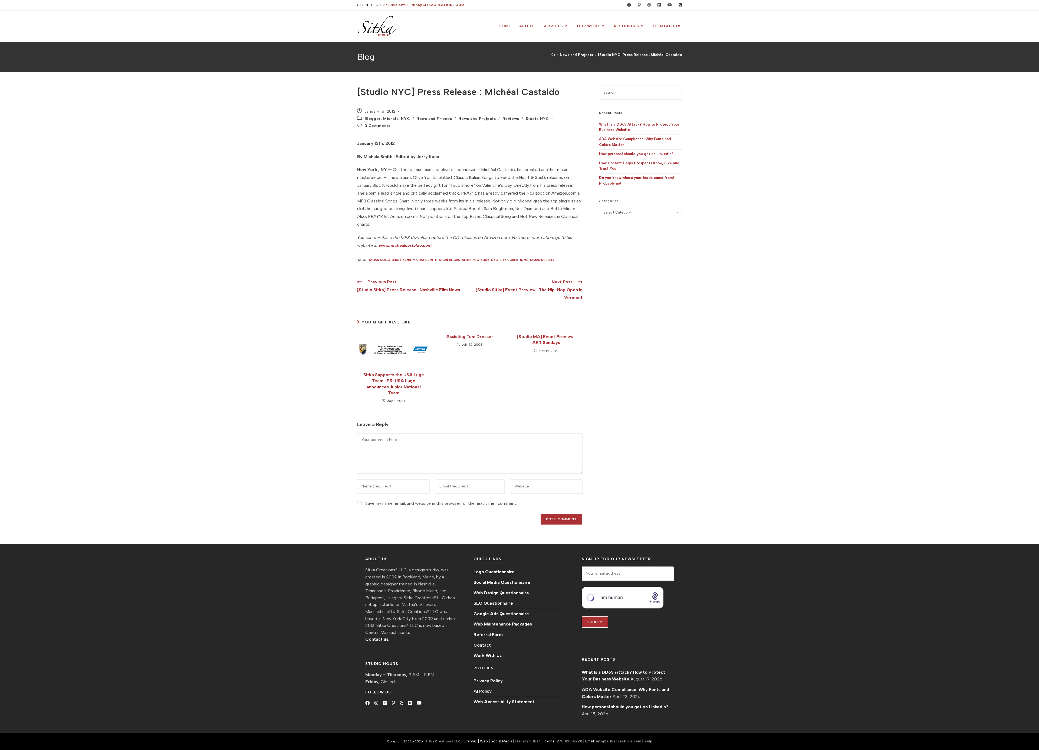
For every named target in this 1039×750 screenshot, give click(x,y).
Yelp (648, 741)
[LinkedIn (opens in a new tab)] (658, 5)
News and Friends (434, 118)
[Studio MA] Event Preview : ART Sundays (546, 339)
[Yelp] (401, 703)
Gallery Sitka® (528, 741)
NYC (494, 260)
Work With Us (488, 655)
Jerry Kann (401, 260)
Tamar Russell (541, 260)
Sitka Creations (513, 260)
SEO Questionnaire (493, 603)
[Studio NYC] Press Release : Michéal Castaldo (640, 55)
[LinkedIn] (385, 703)
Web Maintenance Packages (503, 624)
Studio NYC (537, 118)
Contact (482, 645)
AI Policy (483, 691)
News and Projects (477, 118)
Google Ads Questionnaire (501, 613)
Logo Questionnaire (494, 571)
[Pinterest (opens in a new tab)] (638, 5)
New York (480, 260)
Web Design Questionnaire (501, 592)
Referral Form (488, 634)
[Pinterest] (393, 703)
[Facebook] (367, 703)
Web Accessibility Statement (504, 701)
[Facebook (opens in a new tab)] (628, 5)
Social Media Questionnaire (502, 582)
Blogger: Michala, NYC (387, 118)
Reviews (510, 118)
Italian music (378, 260)
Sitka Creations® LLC (443, 741)
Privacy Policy (488, 680)
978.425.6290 (395, 5)
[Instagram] (376, 703)
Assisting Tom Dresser (469, 336)
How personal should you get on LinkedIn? (636, 154)
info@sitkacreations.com (437, 5)
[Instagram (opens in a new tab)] (648, 5)
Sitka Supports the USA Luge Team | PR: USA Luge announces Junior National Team (393, 383)
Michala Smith (425, 260)
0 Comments (377, 125)
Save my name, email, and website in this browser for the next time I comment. (441, 503)
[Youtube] (419, 703)
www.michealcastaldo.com (405, 245)
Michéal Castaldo (455, 260)
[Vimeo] (410, 703)
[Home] (553, 55)
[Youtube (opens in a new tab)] (668, 5)
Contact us (376, 639)
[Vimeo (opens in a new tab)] (678, 5)
